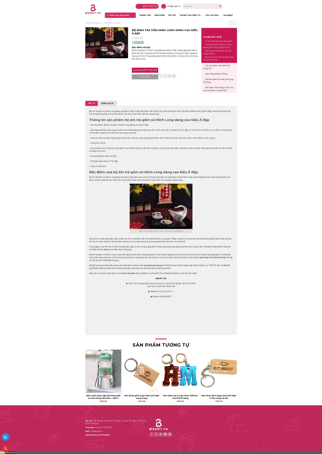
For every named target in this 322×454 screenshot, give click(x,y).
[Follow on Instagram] (156, 434)
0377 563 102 (149, 6)
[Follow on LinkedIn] (165, 434)
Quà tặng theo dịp (93, 23)
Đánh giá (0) (107, 103)
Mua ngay (145, 77)
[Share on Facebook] (160, 76)
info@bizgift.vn (174, 6)
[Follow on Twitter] (161, 434)
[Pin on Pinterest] (170, 76)
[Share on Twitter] (165, 76)
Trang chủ (145, 15)
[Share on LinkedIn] (174, 76)
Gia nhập (228, 15)
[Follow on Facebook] (152, 434)
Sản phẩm (159, 15)
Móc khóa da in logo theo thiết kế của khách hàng (180, 396)
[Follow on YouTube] (170, 434)
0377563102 (104, 435)
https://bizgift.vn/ (166, 291)
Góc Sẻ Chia (211, 15)
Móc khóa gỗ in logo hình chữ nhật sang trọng (141, 396)
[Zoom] (88, 55)
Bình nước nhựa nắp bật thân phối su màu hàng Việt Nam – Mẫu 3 (103, 396)
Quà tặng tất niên (113, 23)
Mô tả (91, 103)
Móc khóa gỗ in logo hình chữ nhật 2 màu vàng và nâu (218, 396)
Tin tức (172, 15)
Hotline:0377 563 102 (145, 70)
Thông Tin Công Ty (189, 15)
